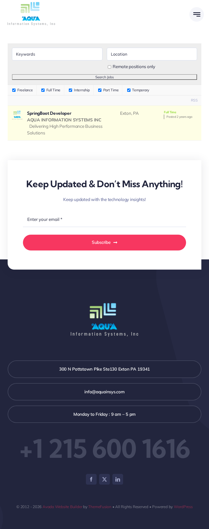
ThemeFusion (99, 506)
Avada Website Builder (62, 506)
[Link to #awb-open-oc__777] (196, 14)
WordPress (183, 506)
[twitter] (104, 479)
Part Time (110, 90)
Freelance (24, 90)
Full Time (52, 90)
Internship (81, 90)
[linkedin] (117, 479)
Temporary (140, 90)
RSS (194, 100)
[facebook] (91, 479)
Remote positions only (134, 66)
